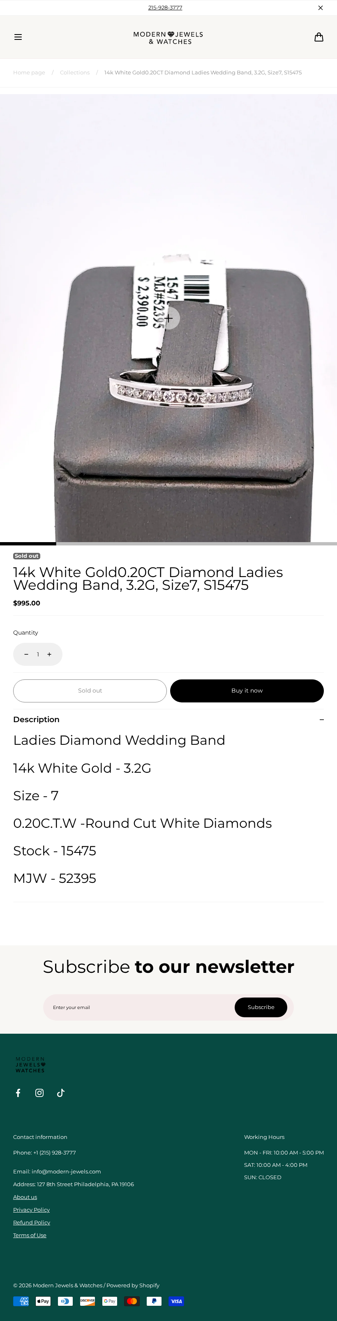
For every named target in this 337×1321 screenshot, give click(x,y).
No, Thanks (168, 704)
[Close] (29, 611)
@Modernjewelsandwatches (169, 637)
